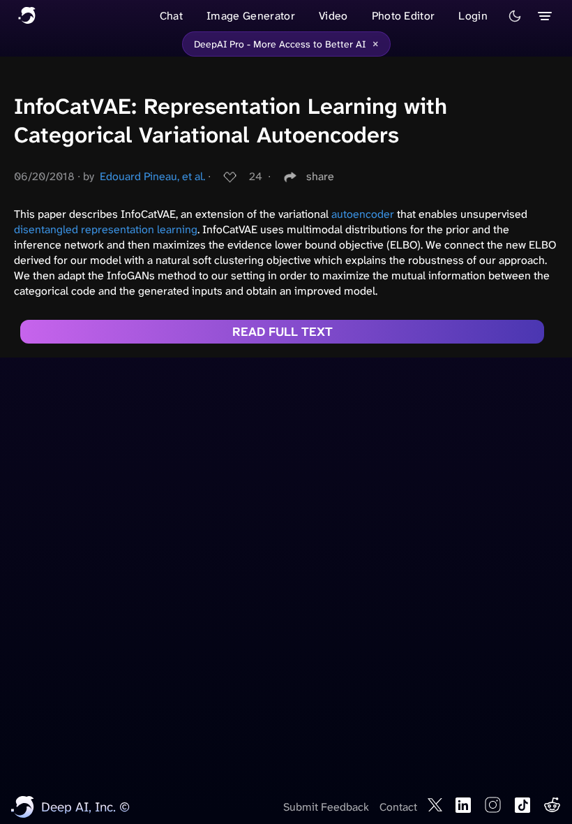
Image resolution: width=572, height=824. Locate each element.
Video (333, 15)
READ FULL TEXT (282, 331)
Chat (171, 15)
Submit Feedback (326, 807)
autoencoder (362, 214)
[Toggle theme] (515, 16)
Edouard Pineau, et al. (152, 176)
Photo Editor (403, 15)
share (320, 176)
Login (473, 15)
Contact (398, 807)
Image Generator (250, 15)
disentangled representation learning (105, 229)
